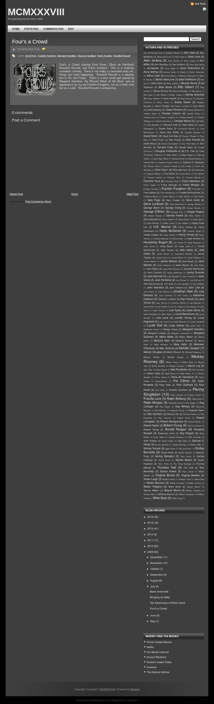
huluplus (152, 667)
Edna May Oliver (161, 158)
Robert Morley (194, 421)
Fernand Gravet (154, 177)
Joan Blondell (172, 276)
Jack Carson (167, 250)
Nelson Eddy (153, 373)
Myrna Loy (194, 365)
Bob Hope (148, 94)
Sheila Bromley (179, 444)
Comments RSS (53, 29)
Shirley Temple (152, 448)
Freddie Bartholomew (190, 192)
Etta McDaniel (198, 169)
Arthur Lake (153, 75)
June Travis (182, 295)
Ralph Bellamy (176, 398)
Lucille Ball (154, 325)
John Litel (194, 287)
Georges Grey (177, 211)
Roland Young (151, 429)
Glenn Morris (195, 215)
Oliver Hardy (160, 377)
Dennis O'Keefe (189, 136)
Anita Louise (189, 60)
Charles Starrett (186, 117)
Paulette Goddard (178, 389)
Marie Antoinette (159, 591)
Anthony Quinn (169, 72)
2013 (150, 528)
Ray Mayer (165, 406)
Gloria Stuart (183, 219)
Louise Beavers (179, 321)
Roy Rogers (187, 433)
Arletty (183, 72)
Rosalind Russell (121, 55)
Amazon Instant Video (159, 662)
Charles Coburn (171, 113)
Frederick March (151, 196)
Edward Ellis (149, 162)
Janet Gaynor (182, 265)
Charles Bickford (194, 109)
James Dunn (161, 257)
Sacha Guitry (167, 440)
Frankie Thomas (151, 188)
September (156, 574)
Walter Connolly (177, 483)
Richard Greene (190, 414)
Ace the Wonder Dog (153, 52)
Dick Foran (158, 139)
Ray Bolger (191, 402)
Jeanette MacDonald (193, 268)
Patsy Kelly (165, 384)
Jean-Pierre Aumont (171, 268)
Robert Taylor (151, 425)
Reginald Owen (196, 410)
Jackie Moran (163, 253)
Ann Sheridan (161, 64)
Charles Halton (194, 113)
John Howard (176, 287)
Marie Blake (166, 336)
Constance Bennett (186, 128)
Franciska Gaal (171, 181)
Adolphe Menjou (173, 52)
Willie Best (160, 497)
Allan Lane (194, 56)
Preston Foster (194, 394)
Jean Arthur (199, 265)
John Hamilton (155, 287)
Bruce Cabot (163, 102)
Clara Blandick (153, 124)
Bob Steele (161, 94)
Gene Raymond (177, 204)
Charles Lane (149, 117)
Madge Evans (170, 329)
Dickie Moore (150, 143)
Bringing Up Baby (160, 597)
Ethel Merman (180, 169)
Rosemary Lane (166, 433)
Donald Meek (185, 147)
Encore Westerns (156, 657)
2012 (150, 534)
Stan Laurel (186, 456)
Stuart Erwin (164, 460)
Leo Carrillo (162, 306)
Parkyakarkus (161, 381)
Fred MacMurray (167, 192)
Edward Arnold (178, 158)
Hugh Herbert (193, 238)
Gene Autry (193, 200)
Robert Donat (183, 417)
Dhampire (133, 700)
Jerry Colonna (155, 272)
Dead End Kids (170, 136)
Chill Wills (200, 121)
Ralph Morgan (153, 402)
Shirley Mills (195, 444)
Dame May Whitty (169, 132)
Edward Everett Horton (169, 162)
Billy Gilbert (186, 87)
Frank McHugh (169, 184)
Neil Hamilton (198, 369)
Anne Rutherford (190, 68)
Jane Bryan (188, 261)
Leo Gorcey (191, 306)
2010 (150, 546)
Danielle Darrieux (192, 132)
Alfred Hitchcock (164, 56)
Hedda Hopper (151, 234)
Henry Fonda (186, 234)
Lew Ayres (175, 310)
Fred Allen (196, 188)
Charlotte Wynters (163, 121)
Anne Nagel (170, 68)
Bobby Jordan (176, 94)
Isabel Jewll (184, 246)
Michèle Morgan (176, 357)
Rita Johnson (164, 417)
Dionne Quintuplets (169, 143)
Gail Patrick (199, 196)
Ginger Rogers (195, 211)
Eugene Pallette (153, 173)
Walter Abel (199, 479)
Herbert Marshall (161, 238)
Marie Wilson (186, 336)
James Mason (150, 261)
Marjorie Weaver (184, 340)
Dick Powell (175, 139)
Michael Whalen (152, 357)
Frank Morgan (191, 184)
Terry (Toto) (163, 463)
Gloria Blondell (151, 219)
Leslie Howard (159, 310)
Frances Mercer (193, 177)
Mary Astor (180, 344)
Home (16, 29)
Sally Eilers (183, 440)
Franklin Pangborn (47, 55)
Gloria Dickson (168, 219)
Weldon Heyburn (193, 490)
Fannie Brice (184, 173)
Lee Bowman (195, 302)
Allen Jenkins (153, 60)
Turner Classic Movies (159, 642)
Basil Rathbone (187, 79)
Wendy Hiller (149, 494)
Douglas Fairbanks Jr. (167, 151)
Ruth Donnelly (194, 437)
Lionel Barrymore (185, 314)
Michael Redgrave (193, 352)
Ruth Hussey (150, 440)
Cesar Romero (174, 109)
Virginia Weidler (190, 475)
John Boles (169, 283)
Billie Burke (165, 87)
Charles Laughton (167, 117)
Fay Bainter (199, 173)
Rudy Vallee (158, 437)
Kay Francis (187, 299)
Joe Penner (181, 280)
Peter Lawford (177, 394)
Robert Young (172, 425)
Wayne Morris (172, 490)
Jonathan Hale (183, 291)
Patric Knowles (104, 55)
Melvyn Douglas (153, 352)
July (152, 586)
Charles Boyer (150, 113)
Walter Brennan (156, 482)
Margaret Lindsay (157, 333)
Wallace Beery (168, 479)
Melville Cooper (189, 348)
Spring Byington (164, 456)
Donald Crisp (165, 147)
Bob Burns (196, 91)
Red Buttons (160, 410)
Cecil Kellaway (154, 109)
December (156, 557)
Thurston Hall (166, 467)
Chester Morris (182, 121)
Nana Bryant (161, 369)
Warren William (151, 490)
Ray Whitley (182, 406)
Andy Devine (174, 60)
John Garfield (183, 283)
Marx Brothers (161, 344)
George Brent (151, 207)
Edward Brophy (194, 158)
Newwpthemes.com (100, 700)
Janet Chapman (164, 265)
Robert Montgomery (171, 421)
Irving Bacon (166, 246)
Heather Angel (194, 231)
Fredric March (168, 196)
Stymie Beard (184, 459)
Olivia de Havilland (86, 55)
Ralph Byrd (196, 398)
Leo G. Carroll (177, 306)
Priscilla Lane (152, 398)
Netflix (150, 647)
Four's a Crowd (29, 41)
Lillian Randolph (150, 314)
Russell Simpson (176, 437)
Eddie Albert (171, 154)
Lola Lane (162, 317)
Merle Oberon (174, 352)
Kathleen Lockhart (167, 299)
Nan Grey (148, 369)
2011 (150, 540)
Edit (71, 29)
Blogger (135, 689)
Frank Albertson (191, 181)
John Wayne (163, 291)
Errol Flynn (30, 55)
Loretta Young (183, 317)
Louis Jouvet (163, 321)
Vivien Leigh (151, 479)
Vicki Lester (187, 471)
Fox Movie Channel (158, 652)
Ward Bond (174, 486)
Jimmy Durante (195, 272)
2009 (150, 552)
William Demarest (186, 494)
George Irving (173, 207)
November (156, 563)
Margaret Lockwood (180, 333)
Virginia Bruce (165, 475)
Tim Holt (188, 467)
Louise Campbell (197, 321)
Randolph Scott (175, 402)
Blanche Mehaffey (180, 91)
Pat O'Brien (181, 380)
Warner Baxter (193, 486)
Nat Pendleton (179, 369)
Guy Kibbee (183, 223)
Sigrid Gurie (170, 448)
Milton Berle (188, 362)
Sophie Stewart (185, 452)
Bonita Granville (195, 94)
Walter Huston (194, 483)
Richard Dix (173, 414)
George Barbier (194, 204)
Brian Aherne (186, 98)
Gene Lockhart (154, 203)
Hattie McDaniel (170, 230)
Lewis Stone (193, 310)
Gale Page (153, 200)
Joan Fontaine (163, 280)
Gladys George (155, 215)
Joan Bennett (154, 276)
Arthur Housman (197, 72)
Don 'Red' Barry (189, 143)
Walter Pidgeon (153, 486)
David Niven (151, 136)
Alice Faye (179, 56)
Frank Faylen (150, 184)
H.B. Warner (162, 226)
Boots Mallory (154, 98)
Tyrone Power (168, 471)
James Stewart (168, 261)
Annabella (153, 68)
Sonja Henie (167, 452)
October (155, 568)
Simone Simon (185, 448)
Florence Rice (173, 177)
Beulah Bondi (189, 83)
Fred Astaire (150, 192)
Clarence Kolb (170, 124)
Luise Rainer (176, 325)
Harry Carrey (185, 227)
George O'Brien (154, 211)
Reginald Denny (177, 410)
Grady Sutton (198, 219)
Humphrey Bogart (156, 242)
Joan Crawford (188, 276)
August (154, 580)
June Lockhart (165, 295)
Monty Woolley (158, 365)
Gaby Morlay (184, 196)
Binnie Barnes (161, 90)
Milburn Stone (172, 362)
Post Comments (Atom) (38, 201)
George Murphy (194, 207)
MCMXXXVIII (36, 11)
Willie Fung (177, 498)
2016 (150, 516)
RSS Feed (200, 4)
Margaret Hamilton (66, 55)
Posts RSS (31, 29)
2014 (150, 522)
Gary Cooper (173, 200)
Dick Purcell (193, 139)
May (153, 621)
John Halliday (198, 283)
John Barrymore (152, 283)
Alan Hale (189, 52)
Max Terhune (167, 348)
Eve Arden (169, 173)
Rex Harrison (155, 414)
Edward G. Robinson (193, 162)
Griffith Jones (169, 223)
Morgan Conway (176, 365)
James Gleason (194, 257)
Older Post (132, 194)
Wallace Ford (184, 479)
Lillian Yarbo (166, 314)
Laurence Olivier (178, 302)
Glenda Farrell (174, 215)
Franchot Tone (152, 181)
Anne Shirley (151, 71)
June (153, 615)
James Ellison (177, 257)
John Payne (149, 291)
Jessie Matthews (174, 272)
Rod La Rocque (194, 425)
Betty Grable (172, 83)
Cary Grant (198, 105)
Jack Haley (186, 250)
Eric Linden (186, 166)
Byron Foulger (162, 105)
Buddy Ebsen (183, 102)
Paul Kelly (159, 389)
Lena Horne (149, 306)
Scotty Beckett (162, 444)
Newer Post (16, 194)
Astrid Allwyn (170, 75)
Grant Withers (153, 223)
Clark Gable (188, 124)
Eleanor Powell (170, 166)
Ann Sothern (179, 64)
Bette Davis (157, 83)
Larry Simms (161, 302)
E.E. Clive (190, 151)
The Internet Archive (158, 672)
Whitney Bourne (166, 494)
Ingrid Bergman (194, 242)
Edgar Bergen (187, 154)
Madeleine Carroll (151, 329)
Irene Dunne (149, 246)
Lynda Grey (195, 325)
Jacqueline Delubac (183, 253)
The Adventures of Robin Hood (167, 602)
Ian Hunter (178, 242)
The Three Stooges (182, 463)
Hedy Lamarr (169, 234)
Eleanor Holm (154, 166)
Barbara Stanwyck (188, 75)
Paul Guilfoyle (184, 384)
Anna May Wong (197, 64)
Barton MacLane (165, 79)
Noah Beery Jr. (187, 373)
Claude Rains (165, 128)
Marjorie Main (162, 340)
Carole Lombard (182, 106)
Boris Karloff (170, 98)
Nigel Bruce (170, 373)
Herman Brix (177, 238)
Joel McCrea (195, 280)
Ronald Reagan (176, 429)
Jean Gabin (152, 268)
